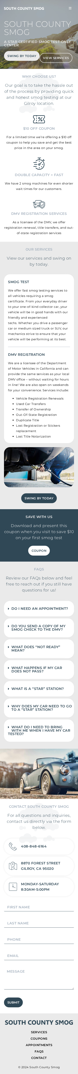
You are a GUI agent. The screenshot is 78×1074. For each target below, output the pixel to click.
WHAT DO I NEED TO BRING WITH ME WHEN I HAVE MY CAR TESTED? (39, 730)
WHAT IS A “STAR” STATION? (37, 689)
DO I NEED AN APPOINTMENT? (39, 609)
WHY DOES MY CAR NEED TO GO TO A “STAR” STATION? (41, 708)
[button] (39, 608)
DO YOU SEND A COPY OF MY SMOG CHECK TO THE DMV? (38, 627)
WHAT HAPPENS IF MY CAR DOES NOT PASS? (36, 669)
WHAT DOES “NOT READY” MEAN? (35, 648)
